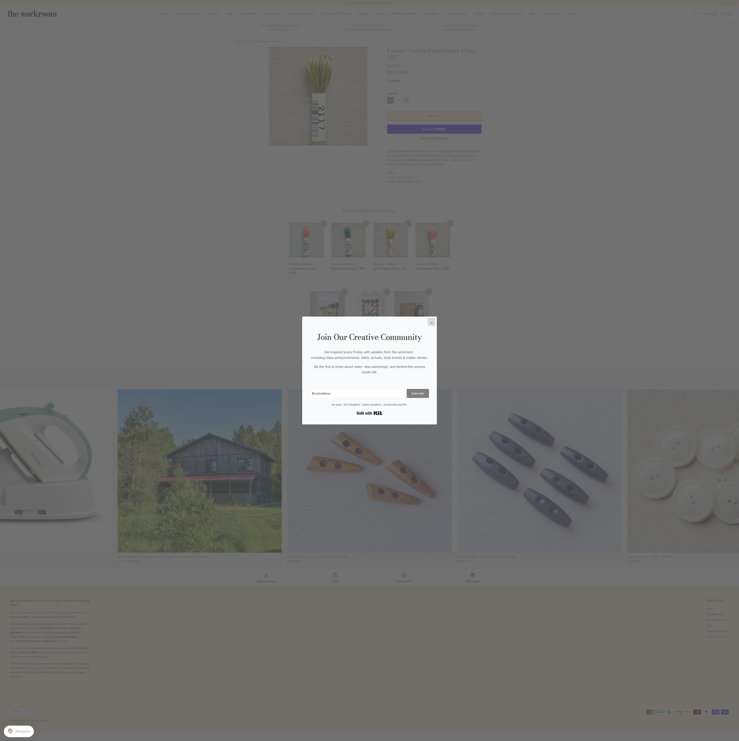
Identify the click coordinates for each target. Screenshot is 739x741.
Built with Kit (369, 413)
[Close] (431, 322)
